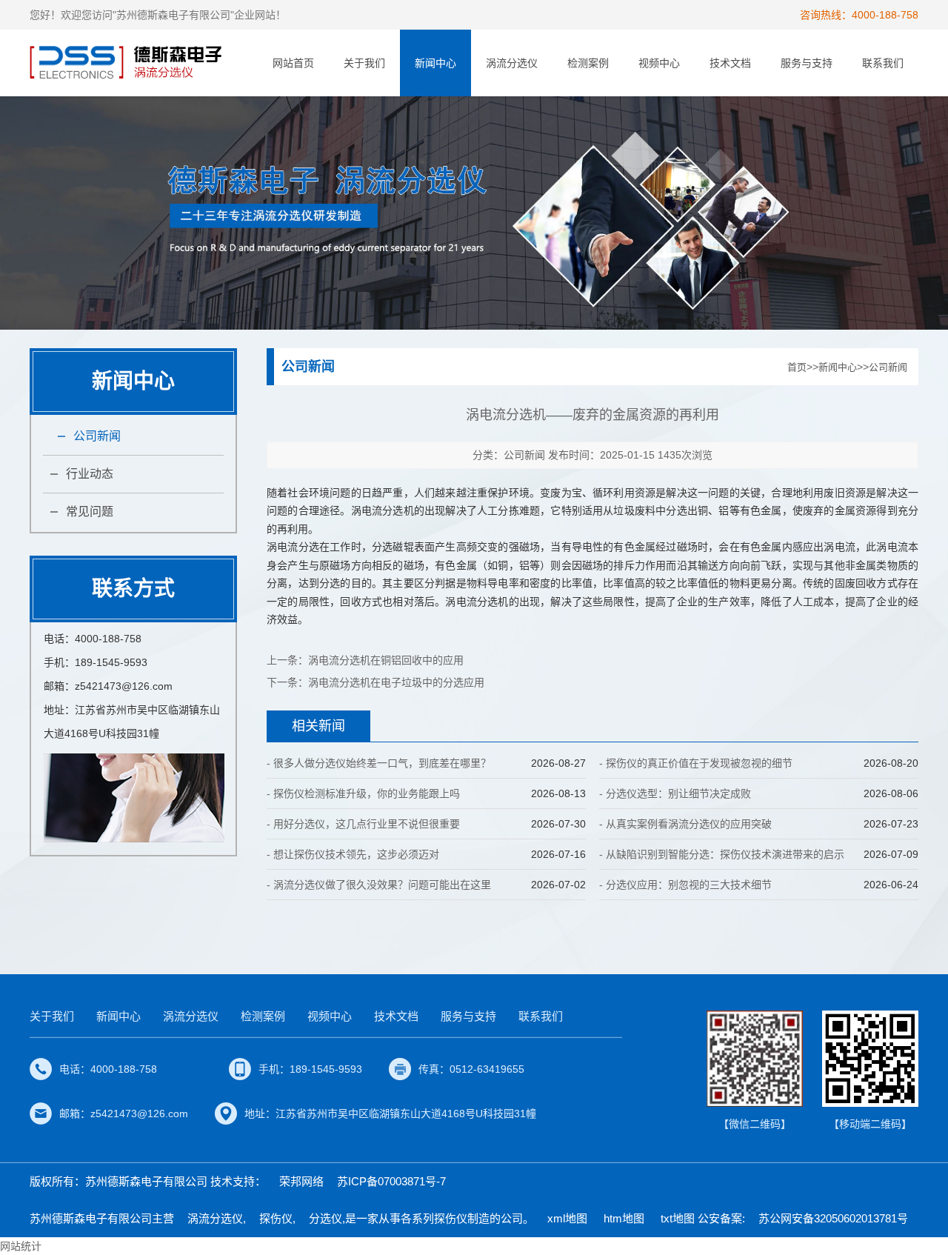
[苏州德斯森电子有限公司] (128, 63)
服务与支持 (806, 63)
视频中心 (659, 63)
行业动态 (89, 473)
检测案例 (588, 63)
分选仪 (325, 1218)
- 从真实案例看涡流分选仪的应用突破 (685, 824)
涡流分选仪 (512, 63)
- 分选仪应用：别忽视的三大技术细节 (685, 885)
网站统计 (20, 1246)
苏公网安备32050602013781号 (833, 1218)
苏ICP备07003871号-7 (391, 1181)
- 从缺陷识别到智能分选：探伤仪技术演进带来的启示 (721, 854)
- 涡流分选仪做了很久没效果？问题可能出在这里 (379, 885)
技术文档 (730, 63)
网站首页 (293, 63)
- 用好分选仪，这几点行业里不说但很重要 (363, 824)
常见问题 (89, 511)
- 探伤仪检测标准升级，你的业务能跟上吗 (363, 793)
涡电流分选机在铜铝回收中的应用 (386, 660)
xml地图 (567, 1218)
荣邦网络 (301, 1181)
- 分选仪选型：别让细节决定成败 (675, 793)
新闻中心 (435, 63)
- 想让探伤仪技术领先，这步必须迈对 (353, 854)
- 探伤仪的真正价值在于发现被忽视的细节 (695, 763)
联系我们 (883, 63)
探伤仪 (276, 1218)
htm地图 (624, 1218)
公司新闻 (97, 436)
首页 (797, 367)
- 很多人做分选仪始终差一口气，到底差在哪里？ (379, 763)
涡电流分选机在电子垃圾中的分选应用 (396, 682)
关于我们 (364, 63)
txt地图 (678, 1218)
